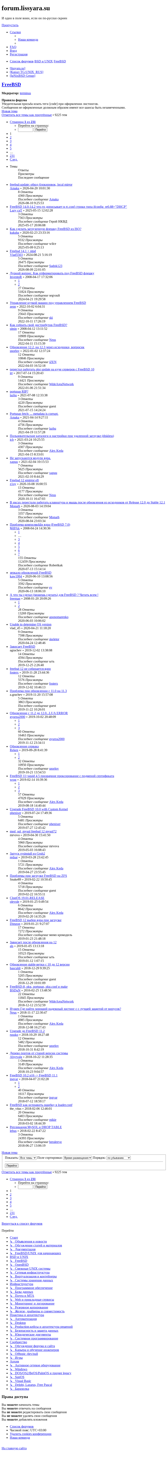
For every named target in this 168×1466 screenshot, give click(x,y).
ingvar (14, 1079)
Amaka (14, 188)
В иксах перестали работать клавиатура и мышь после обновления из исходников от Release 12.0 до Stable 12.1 (87, 502)
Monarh (15, 506)
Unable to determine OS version (30, 624)
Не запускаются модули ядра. (30, 458)
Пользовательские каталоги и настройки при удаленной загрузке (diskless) (62, 436)
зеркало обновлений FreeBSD (30, 572)
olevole (14, 901)
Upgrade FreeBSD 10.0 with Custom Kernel (39, 809)
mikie (52, 1119)
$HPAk (15, 528)
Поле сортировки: (50, 1157)
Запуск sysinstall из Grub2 (27, 853)
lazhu (13, 395)
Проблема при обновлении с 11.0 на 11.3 (38, 691)
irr (11, 373)
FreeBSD (11, 84)
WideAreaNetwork (61, 384)
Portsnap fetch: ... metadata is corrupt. (34, 413)
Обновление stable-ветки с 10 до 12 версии (40, 964)
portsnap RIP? (19, 391)
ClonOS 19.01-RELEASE (27, 898)
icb (12, 439)
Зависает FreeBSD (22, 646)
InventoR (16, 277)
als (11, 946)
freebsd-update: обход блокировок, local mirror (41, 184)
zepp (13, 306)
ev (50, 587)
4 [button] (10, 144)
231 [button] (12, 156)
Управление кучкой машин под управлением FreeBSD (48, 303)
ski (51, 317)
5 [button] (10, 148)
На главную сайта (14, 1448)
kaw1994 (16, 576)
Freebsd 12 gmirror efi (24, 480)
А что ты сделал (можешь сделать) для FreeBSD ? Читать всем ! (54, 595)
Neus (52, 339)
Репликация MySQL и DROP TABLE (36, 1127)
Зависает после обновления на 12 (33, 942)
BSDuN (15, 990)
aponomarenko (58, 617)
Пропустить (10, 25)
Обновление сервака (24, 746)
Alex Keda (56, 450)
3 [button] (10, 141)
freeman (15, 598)
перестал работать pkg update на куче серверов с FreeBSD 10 (52, 369)
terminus (25, 93)
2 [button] (10, 137)
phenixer (15, 813)
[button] (23, 122)
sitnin (13, 328)
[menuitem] (28, 39)
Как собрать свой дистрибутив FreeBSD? (38, 325)
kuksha (14, 232)
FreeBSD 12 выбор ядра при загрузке (35, 920)
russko (14, 1034)
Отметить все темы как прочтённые (27, 115)
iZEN (53, 362)
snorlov (14, 351)
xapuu (14, 461)
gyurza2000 (17, 717)
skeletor (54, 639)
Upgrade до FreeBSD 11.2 (27, 1031)
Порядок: (100, 1157)
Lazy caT (16, 210)
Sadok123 (55, 266)
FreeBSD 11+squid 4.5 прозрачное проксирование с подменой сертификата (62, 776)
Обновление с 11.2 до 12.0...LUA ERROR (39, 713)
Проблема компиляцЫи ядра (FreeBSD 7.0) (40, 524)
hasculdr (15, 968)
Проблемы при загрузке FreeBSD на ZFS (38, 875)
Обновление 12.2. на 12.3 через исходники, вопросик (47, 347)
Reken (14, 750)
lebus (13, 1131)
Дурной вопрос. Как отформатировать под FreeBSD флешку (52, 273)
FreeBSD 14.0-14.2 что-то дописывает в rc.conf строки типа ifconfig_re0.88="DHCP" (68, 206)
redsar (14, 857)
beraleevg (55, 1142)
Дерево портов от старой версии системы (39, 1053)
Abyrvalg (16, 1057)
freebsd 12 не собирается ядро (30, 668)
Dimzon (15, 924)
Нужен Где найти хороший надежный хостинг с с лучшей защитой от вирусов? (65, 1009)
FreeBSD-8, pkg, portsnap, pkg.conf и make (39, 986)
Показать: (12, 1157)
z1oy (13, 484)
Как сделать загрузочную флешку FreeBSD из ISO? (45, 229)
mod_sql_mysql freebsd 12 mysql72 (33, 831)
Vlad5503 (16, 254)
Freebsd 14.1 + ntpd (23, 251)
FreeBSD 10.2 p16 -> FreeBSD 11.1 (34, 1075)
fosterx (14, 672)
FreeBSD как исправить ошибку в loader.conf (41, 1105)
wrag (13, 779)
